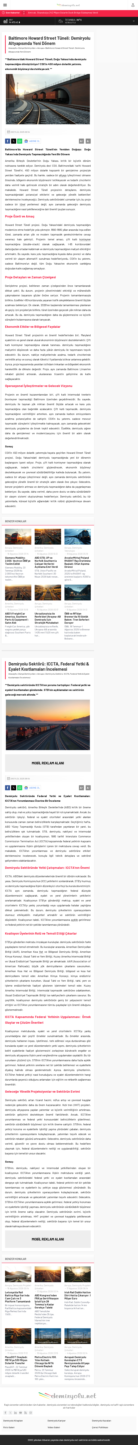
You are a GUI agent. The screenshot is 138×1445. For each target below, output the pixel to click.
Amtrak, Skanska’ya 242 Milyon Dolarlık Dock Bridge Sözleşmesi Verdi (63, 12)
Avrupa (40, 48)
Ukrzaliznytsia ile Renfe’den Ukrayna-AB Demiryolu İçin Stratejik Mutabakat (48, 618)
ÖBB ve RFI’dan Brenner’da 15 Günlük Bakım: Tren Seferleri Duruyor (76, 618)
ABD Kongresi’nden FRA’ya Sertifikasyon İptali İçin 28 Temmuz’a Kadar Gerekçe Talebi (47, 1301)
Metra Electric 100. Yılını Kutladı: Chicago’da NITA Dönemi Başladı (46, 1362)
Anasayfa (12, 48)
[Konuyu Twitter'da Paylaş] (13, 141)
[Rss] (26, 1413)
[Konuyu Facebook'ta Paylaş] (7, 141)
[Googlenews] (31, 1413)
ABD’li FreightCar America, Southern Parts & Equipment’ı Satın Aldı (16, 618)
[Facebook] (5, 1413)
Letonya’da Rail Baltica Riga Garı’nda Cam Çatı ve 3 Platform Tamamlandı (17, 1297)
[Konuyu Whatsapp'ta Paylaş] (19, 141)
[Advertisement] (117, 45)
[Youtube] (21, 1413)
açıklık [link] (74, 919)
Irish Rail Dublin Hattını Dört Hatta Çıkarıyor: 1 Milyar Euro (77, 1295)
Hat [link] (41, 951)
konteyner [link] (85, 239)
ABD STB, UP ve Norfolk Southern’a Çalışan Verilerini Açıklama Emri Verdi (46, 562)
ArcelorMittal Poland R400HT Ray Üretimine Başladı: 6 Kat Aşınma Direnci (77, 562)
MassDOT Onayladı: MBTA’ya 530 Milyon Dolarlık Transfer (16, 1360)
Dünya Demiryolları (27, 48)
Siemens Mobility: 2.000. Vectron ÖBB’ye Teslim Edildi (17, 560)
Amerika (39, 547)
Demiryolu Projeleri (22, 1285)
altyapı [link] (62, 175)
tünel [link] (22, 204)
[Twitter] (10, 1413)
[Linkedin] (15, 1413)
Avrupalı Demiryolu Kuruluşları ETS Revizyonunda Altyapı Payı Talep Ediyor (77, 1362)
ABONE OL (34, 141)
